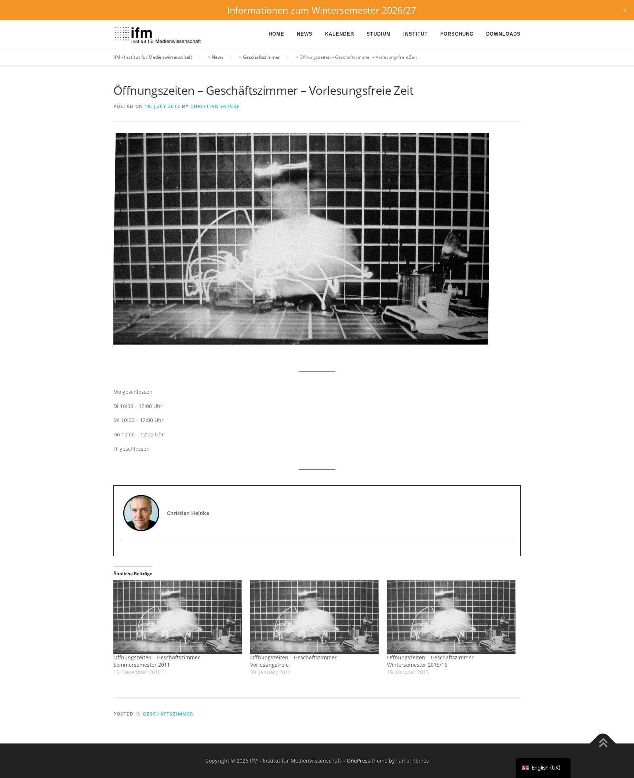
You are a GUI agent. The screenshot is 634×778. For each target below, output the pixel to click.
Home (276, 34)
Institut (415, 34)
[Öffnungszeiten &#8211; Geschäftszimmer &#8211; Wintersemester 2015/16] (452, 617)
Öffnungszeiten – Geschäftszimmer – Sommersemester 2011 (158, 661)
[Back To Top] (603, 744)
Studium (379, 34)
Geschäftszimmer (168, 714)
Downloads (503, 34)
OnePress (358, 760)
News (305, 34)
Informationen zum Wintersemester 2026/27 (321, 10)
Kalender (339, 34)
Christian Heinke (215, 106)
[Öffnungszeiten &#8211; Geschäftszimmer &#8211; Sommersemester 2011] (178, 617)
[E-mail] (129, 552)
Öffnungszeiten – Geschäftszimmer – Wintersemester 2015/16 (432, 661)
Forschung (457, 34)
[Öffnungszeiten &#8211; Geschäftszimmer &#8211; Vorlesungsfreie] (315, 617)
